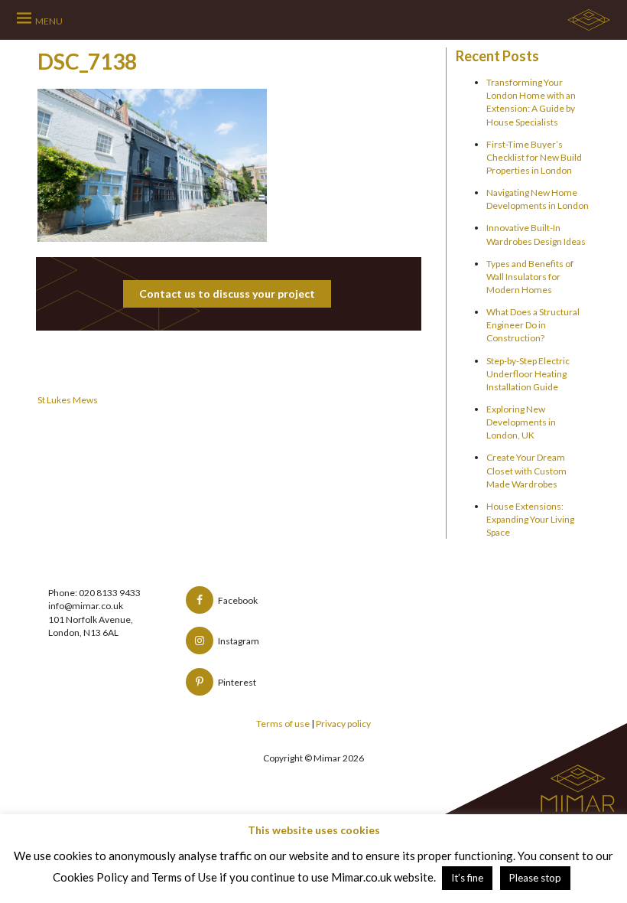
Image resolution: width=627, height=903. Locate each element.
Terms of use (283, 723)
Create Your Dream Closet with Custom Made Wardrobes (526, 470)
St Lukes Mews (67, 400)
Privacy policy (343, 723)
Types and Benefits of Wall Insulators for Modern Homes (529, 276)
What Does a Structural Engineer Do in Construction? (533, 325)
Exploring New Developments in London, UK (521, 422)
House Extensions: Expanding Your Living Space (530, 519)
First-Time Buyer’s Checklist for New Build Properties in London (534, 157)
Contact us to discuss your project (227, 293)
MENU (49, 21)
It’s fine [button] (467, 878)
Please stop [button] (535, 878)
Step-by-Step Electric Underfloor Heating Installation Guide (528, 374)
